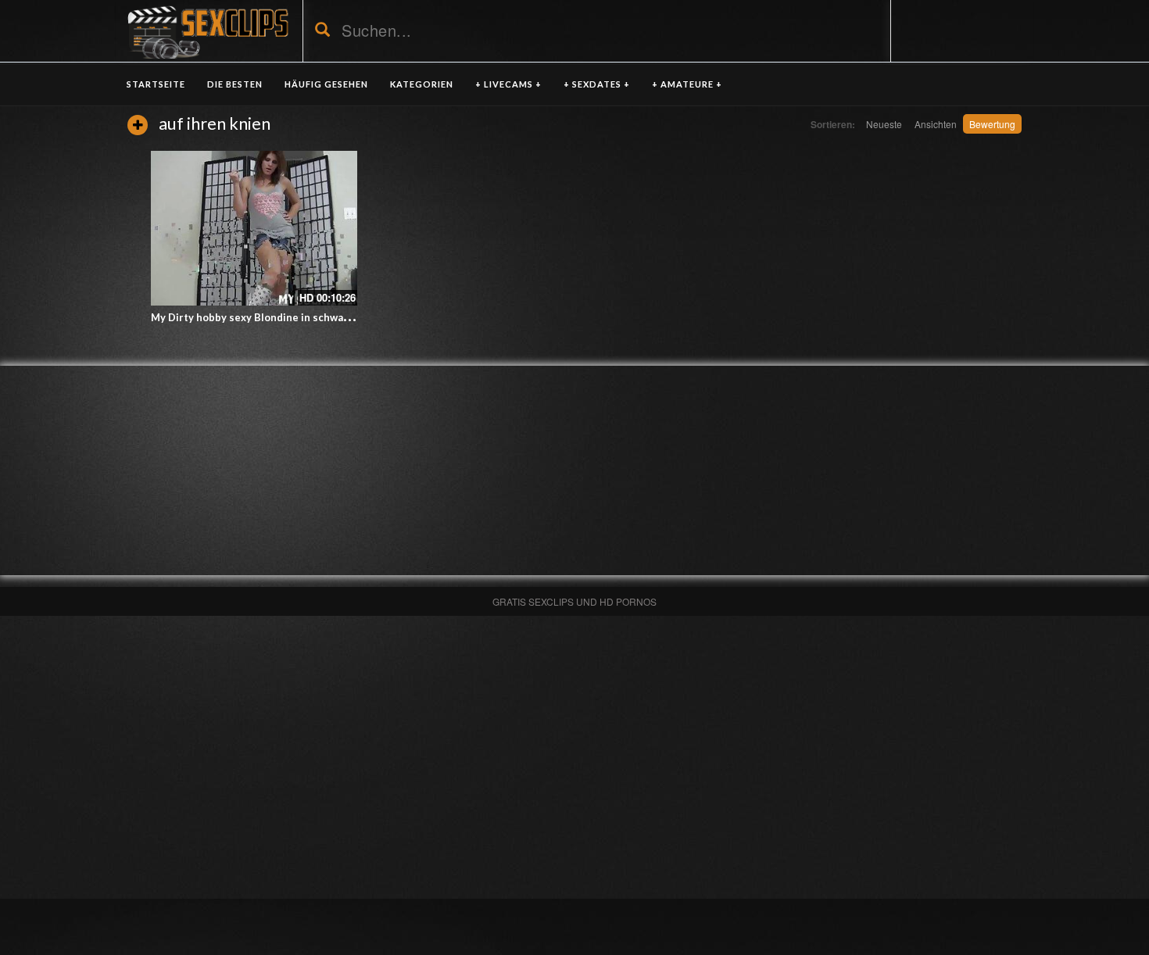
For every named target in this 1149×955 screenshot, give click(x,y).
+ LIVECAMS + (508, 84)
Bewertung (992, 124)
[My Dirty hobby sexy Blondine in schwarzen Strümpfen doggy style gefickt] (254, 228)
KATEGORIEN (421, 84)
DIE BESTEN (235, 84)
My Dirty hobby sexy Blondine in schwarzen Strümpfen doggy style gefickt (334, 317)
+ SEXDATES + (597, 84)
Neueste (884, 124)
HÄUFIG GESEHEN (326, 84)
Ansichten (936, 124)
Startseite (156, 84)
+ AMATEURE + (687, 84)
